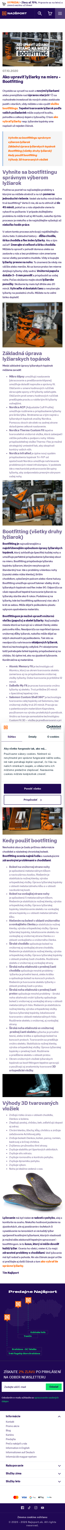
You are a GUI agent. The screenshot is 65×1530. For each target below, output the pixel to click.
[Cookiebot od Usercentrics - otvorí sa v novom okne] (46, 727)
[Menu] (60, 13)
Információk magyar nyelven (21, 1456)
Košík (50, 13)
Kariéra (10, 1435)
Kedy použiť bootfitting (22, 155)
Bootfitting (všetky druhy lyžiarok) (30, 151)
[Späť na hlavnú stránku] (14, 13)
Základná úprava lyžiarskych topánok (31, 146)
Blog (8, 1430)
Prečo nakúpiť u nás (16, 1443)
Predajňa (11, 1439)
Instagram (35, 1507)
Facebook (22, 1507)
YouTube (42, 1507)
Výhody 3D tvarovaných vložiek (28, 160)
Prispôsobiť (31, 799)
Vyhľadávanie (40, 13)
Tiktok (29, 1507)
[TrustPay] (49, 1497)
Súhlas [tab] (12, 736)
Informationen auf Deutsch (20, 1452)
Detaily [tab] (32, 736)
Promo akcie (12, 1426)
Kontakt (10, 1421)
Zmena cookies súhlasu (33, 1517)
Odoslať (53, 1386)
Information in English (18, 1448)
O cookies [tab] (53, 736)
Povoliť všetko (32, 788)
